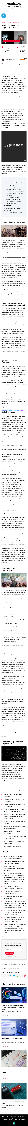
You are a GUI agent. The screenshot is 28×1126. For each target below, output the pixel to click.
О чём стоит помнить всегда (16, 212)
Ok (14, 1123)
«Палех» (15, 623)
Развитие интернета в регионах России (14, 654)
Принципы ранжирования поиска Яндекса (14, 257)
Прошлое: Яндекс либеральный (14, 182)
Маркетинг (22, 964)
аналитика (4, 964)
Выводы (8, 215)
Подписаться (9, 953)
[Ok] (26, 1120)
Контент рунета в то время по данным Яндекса (14, 449)
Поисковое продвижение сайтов (11, 40)
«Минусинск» (12, 616)
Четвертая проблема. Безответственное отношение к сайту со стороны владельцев (13, 199)
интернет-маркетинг (13, 964)
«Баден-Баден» (13, 630)
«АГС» (11, 614)
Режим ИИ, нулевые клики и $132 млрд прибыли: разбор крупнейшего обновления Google (13, 1007)
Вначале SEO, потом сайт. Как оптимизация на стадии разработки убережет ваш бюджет (13, 1070)
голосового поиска (9, 838)
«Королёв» (12, 637)
